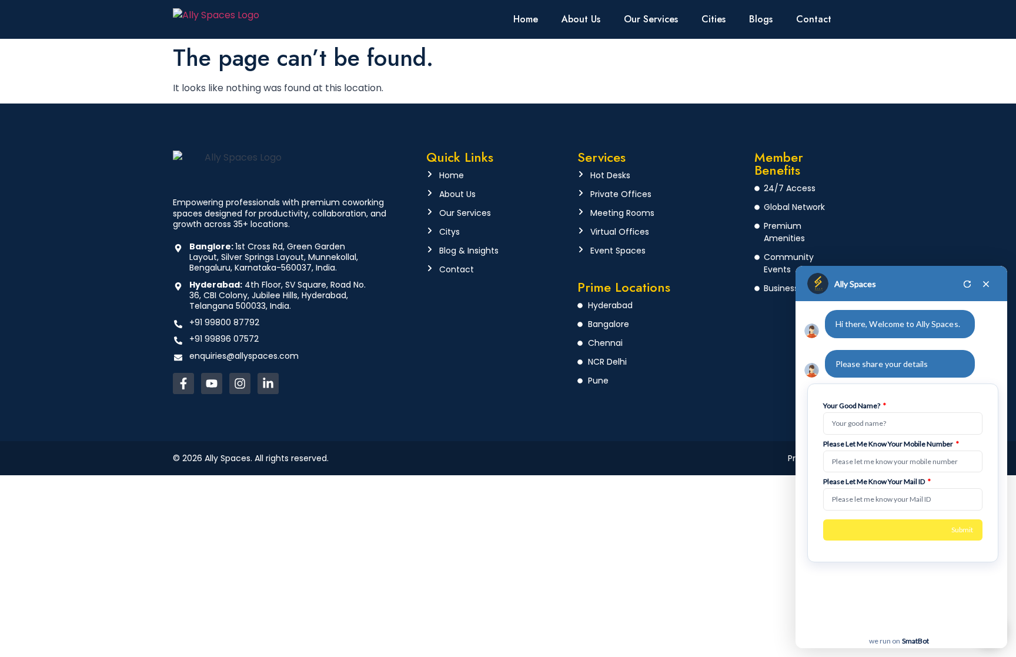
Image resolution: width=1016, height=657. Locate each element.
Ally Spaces (855, 284)
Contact (813, 19)
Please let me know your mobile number (891, 444)
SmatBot (915, 640)
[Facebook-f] (183, 383)
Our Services (651, 19)
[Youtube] (211, 383)
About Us (581, 19)
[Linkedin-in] (268, 383)
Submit (962, 529)
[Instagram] (239, 383)
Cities (713, 19)
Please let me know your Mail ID (877, 481)
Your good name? (854, 405)
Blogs (761, 19)
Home (525, 19)
